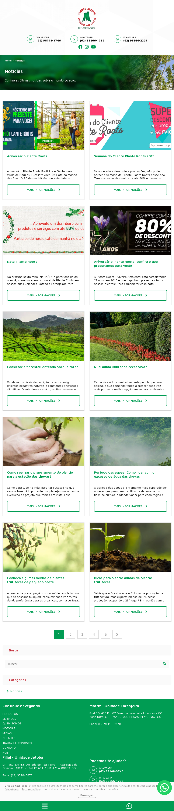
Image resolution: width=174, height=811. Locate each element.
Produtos (10, 713)
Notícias (16, 691)
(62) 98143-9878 (109, 723)
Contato (9, 747)
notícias (20, 60)
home (8, 60)
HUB (5, 752)
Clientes (9, 738)
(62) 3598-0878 (21, 775)
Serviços (9, 718)
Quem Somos (12, 723)
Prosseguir (87, 795)
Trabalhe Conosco (17, 743)
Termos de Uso (31, 789)
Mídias (7, 733)
